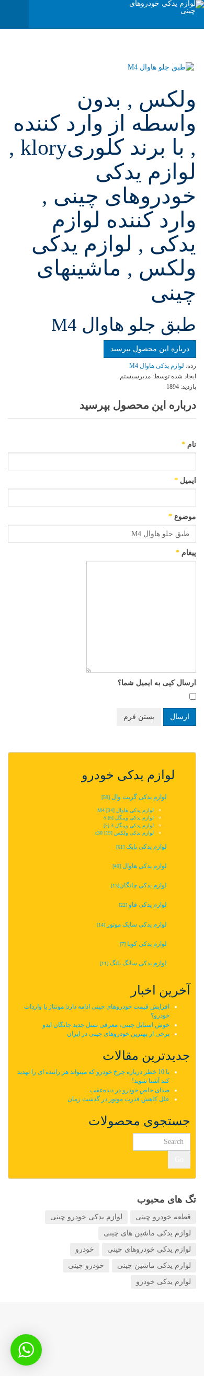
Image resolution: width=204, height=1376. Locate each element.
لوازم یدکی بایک (141, 846)
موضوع (182, 517)
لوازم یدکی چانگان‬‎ (138, 885)
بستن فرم (138, 717)
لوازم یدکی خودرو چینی (86, 1217)
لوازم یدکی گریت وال (134, 797)
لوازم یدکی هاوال (139, 866)
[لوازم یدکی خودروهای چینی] (162, 7)
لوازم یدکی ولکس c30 (124, 833)
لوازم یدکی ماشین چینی (154, 1265)
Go (179, 1159)
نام (189, 444)
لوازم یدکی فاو (143, 904)
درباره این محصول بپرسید (149, 349)
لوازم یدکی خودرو (163, 1282)
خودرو (84, 1249)
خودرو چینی (86, 1265)
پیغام (186, 553)
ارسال (179, 717)
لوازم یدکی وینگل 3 (129, 825)
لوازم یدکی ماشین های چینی (147, 1233)
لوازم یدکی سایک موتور (132, 924)
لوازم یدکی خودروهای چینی (149, 1249)
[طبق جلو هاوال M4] (103, 67)
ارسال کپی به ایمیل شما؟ (157, 683)
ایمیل (185, 480)
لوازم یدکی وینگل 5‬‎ (129, 817)
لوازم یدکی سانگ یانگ (133, 963)
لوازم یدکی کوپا (143, 943)
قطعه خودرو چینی (163, 1217)
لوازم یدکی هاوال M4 (125, 810)
